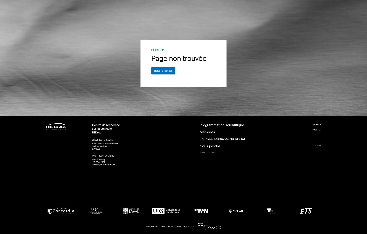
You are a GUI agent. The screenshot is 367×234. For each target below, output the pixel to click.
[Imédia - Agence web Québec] (318, 145)
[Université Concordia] (61, 211)
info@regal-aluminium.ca (103, 164)
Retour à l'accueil (163, 70)
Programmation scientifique (222, 125)
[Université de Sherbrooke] (166, 211)
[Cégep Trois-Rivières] (271, 211)
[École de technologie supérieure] (306, 211)
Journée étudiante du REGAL (223, 139)
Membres (207, 132)
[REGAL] (56, 126)
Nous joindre (210, 146)
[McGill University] (236, 211)
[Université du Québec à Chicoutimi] (96, 211)
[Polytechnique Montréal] (201, 211)
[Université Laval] (131, 211)
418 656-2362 (98, 162)
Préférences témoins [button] (208, 153)
